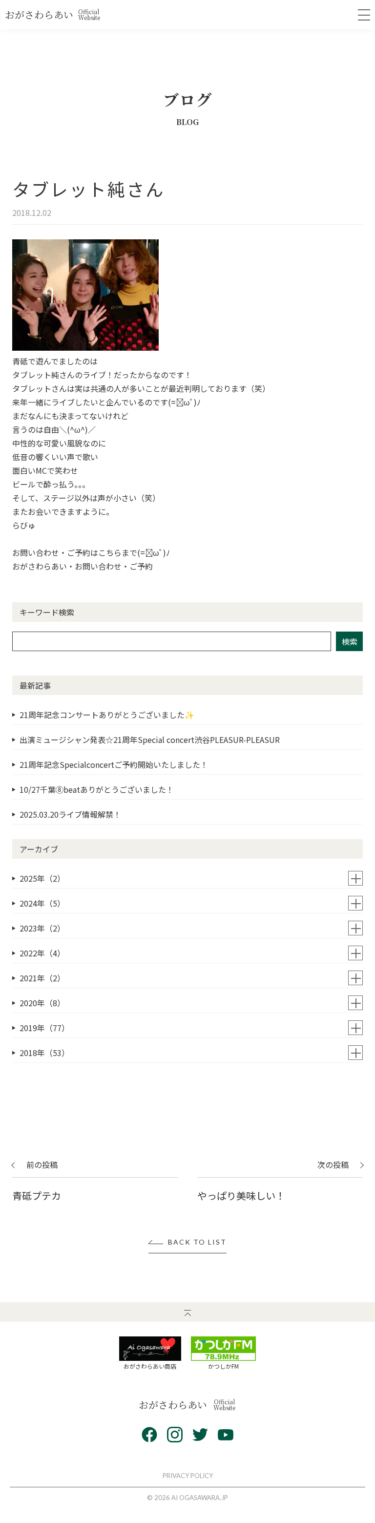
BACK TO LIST (197, 1242)
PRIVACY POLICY (188, 1476)
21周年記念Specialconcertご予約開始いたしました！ (114, 764)
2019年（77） (44, 1028)
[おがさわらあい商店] (150, 1348)
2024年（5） (42, 903)
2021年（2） (42, 978)
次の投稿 (333, 1165)
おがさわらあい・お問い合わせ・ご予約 (82, 566)
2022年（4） (42, 953)
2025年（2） (42, 878)
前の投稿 (42, 1165)
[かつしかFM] (223, 1348)
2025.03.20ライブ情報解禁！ (70, 814)
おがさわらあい (52, 14)
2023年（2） (42, 928)
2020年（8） (42, 1003)
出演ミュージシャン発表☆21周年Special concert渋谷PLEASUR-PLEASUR (150, 739)
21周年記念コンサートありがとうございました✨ (107, 714)
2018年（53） (44, 1052)
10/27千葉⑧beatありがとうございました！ (97, 789)
